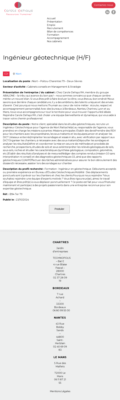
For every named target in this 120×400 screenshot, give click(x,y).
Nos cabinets (54, 41)
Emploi (51, 25)
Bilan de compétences (60, 31)
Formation (53, 34)
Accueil (51, 18)
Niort (19, 73)
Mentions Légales (60, 391)
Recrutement (55, 28)
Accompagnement (58, 38)
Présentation (54, 21)
